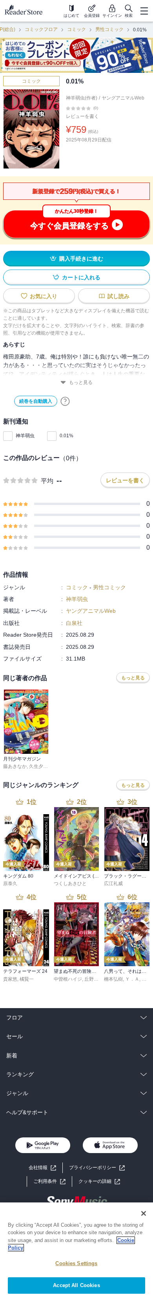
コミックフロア (41, 29)
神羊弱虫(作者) (81, 98)
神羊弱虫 (25, 435)
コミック (76, 29)
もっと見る (81, 382)
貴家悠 (10, 979)
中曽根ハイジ (68, 979)
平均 (47, 481)
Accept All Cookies (76, 1285)
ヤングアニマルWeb (123, 98)
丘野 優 (92, 979)
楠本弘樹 (113, 979)
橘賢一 (27, 979)
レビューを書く (82, 116)
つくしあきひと (70, 883)
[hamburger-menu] (144, 11)
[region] (76, 1251)
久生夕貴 (38, 766)
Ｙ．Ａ (132, 979)
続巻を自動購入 (35, 401)
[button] (99, 1181)
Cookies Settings (76, 1263)
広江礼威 (113, 883)
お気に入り (43, 296)
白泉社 (74, 623)
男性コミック (109, 29)
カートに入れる (81, 277)
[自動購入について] (65, 401)
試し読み (118, 296)
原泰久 (10, 883)
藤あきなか (15, 766)
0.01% (66, 435)
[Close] (143, 1213)
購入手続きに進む (81, 258)
